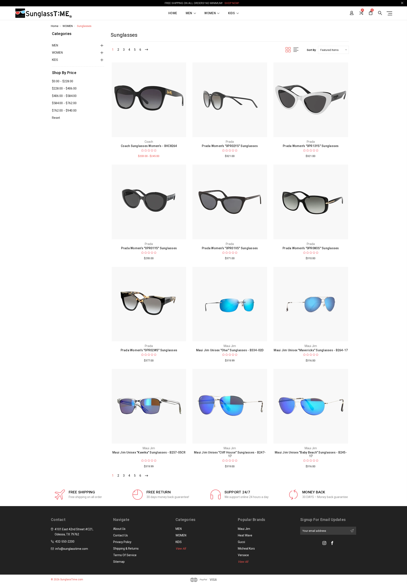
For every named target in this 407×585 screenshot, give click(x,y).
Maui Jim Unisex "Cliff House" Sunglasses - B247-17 (230, 454)
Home (172, 13)
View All (181, 548)
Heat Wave (245, 535)
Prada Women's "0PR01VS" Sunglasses (230, 248)
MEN (189, 13)
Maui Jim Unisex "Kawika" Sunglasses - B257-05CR (148, 452)
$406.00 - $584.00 (64, 96)
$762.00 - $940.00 (64, 110)
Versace (243, 555)
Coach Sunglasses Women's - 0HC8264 (149, 146)
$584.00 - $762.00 (64, 103)
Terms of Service (125, 555)
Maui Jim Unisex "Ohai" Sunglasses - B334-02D (230, 350)
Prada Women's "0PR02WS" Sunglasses (149, 350)
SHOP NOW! (231, 3)
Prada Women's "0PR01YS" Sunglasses (149, 248)
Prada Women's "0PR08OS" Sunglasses (311, 248)
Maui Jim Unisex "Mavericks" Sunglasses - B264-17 (311, 350)
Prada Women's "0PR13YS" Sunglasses (311, 146)
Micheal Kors (246, 548)
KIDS (232, 13)
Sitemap (119, 561)
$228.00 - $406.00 (64, 88)
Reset (56, 118)
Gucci (241, 542)
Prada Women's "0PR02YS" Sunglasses (230, 146)
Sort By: (311, 50)
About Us (119, 528)
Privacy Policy (122, 542)
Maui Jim (244, 528)
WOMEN (210, 13)
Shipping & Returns (126, 548)
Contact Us (120, 535)
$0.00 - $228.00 (62, 81)
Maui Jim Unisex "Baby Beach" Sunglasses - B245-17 (311, 454)
